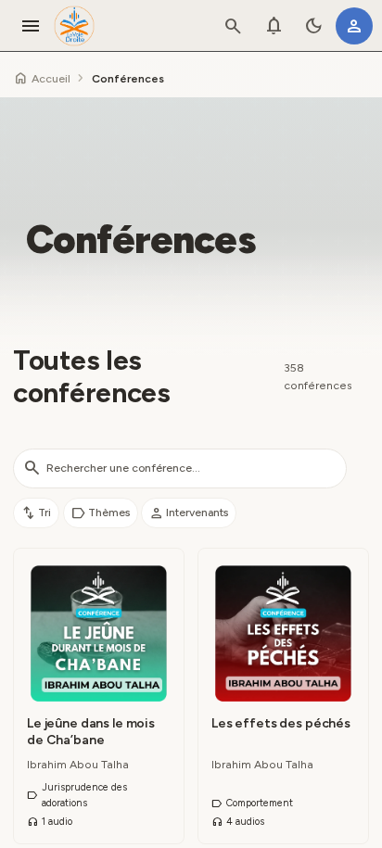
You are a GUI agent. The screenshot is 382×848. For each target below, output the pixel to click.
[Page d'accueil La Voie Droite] (74, 26)
